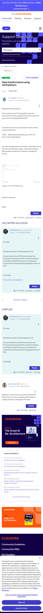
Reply (35, 213)
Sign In (6, 28)
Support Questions (10, 66)
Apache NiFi (13, 91)
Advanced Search (8, 60)
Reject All (21, 602)
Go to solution (32, 77)
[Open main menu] (40, 28)
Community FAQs (10, 549)
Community (6, 18)
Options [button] (7, 70)
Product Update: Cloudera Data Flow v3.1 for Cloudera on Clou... (21, 491)
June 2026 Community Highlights (14, 466)
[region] (21, 584)
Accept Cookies (21, 608)
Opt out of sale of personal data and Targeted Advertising (21, 596)
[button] (39, 105)
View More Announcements (21, 497)
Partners (27, 18)
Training (18, 18)
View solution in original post (13, 280)
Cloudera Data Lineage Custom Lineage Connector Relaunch (20, 474)
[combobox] (21, 54)
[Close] (39, 558)
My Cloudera (8, 554)
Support (37, 18)
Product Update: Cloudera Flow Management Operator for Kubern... (18, 482)
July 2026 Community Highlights (14, 460)
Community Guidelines (13, 544)
